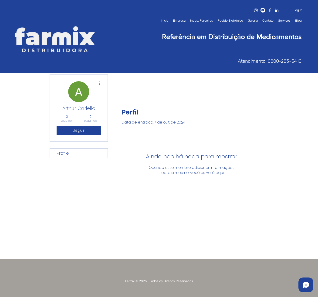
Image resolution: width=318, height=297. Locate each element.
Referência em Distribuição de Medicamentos (232, 36)
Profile (63, 153)
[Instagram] (256, 10)
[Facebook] (269, 10)
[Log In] (284, 10)
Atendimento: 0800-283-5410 (269, 61)
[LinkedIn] (276, 10)
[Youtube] (262, 10)
